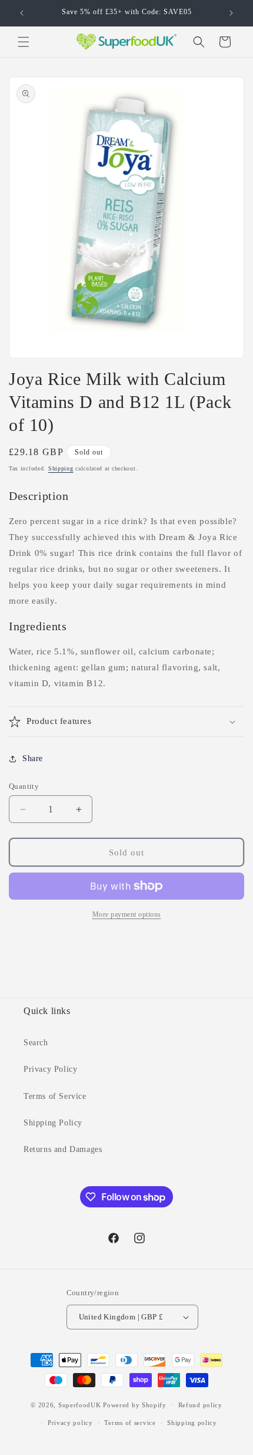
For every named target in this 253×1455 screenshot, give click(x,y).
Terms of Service (55, 1096)
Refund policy (200, 1404)
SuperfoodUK (79, 1404)
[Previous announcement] (22, 13)
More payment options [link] (126, 914)
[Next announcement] (231, 13)
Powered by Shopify (135, 1404)
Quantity (24, 786)
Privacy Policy (50, 1069)
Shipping (61, 468)
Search (36, 1042)
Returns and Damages (63, 1149)
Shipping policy (192, 1422)
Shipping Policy (53, 1122)
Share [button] (32, 758)
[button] (23, 42)
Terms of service (129, 1422)
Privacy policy (70, 1422)
